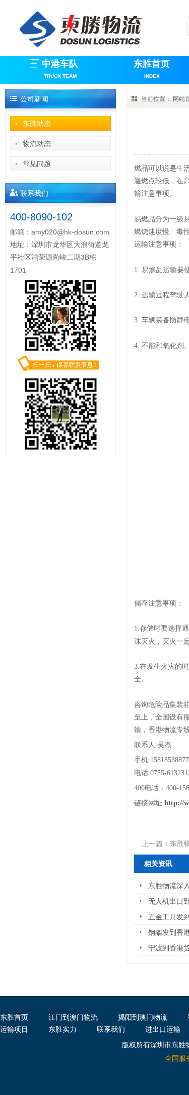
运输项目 (14, 1029)
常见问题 (37, 164)
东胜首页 (152, 69)
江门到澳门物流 (73, 1017)
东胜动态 (37, 123)
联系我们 (111, 1029)
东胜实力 (62, 1029)
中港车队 (60, 69)
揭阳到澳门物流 (142, 1017)
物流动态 (37, 144)
